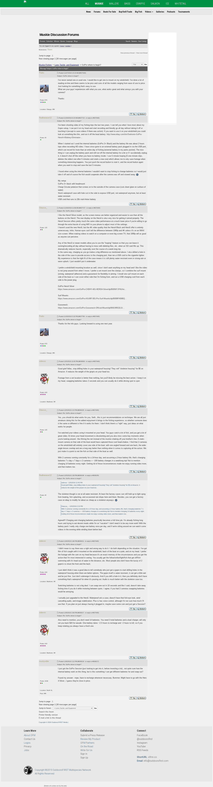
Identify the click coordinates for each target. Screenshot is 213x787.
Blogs (76, 41)
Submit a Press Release (92, 735)
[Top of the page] (133, 114)
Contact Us (29, 739)
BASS (127, 3)
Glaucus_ (43, 208)
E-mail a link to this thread (50, 718)
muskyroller (44, 661)
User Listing (142, 41)
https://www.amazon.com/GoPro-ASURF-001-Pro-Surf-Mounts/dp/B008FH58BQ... (92, 298)
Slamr (49, 49)
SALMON (155, 3)
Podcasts (171, 12)
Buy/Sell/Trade (125, 12)
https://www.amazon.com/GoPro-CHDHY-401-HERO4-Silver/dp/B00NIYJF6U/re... (92, 289)
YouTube (141, 746)
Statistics (134, 41)
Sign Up (84, 757)
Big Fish (138, 12)
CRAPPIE (140, 3)
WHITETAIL (180, 3)
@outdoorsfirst (144, 739)
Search (128, 41)
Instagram (142, 742)
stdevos (42, 361)
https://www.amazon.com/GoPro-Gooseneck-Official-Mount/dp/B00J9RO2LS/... (91, 308)
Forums (97, 12)
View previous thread (127, 53)
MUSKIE (99, 3)
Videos (148, 12)
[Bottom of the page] (141, 114)
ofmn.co (152, 757)
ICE (167, 3)
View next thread (142, 53)
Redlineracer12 (45, 118)
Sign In (83, 753)
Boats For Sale (109, 12)
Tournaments (184, 12)
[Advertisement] (162, 77)
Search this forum (46, 712)
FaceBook (142, 735)
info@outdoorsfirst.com (156, 760)
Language (69, 41)
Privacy (27, 746)
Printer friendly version (48, 715)
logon (62, 46)
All (87, 3)
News (88, 12)
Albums (56, 41)
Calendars (49, 41)
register (67, 46)
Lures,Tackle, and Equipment (66, 65)
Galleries (160, 12)
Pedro (41, 73)
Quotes (62, 41)
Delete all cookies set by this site (55, 786)
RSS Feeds (142, 750)
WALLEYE (114, 3)
